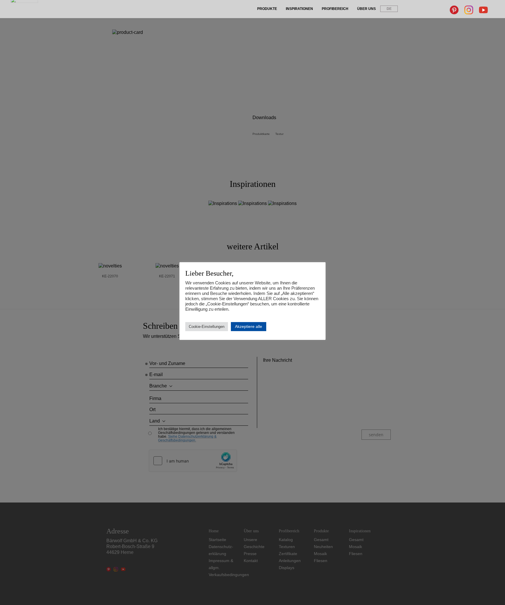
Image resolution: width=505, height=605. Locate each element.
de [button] (389, 9)
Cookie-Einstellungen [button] (206, 326)
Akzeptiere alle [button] (248, 326)
